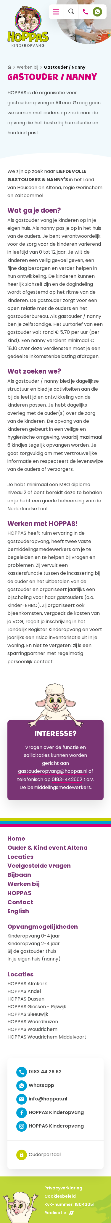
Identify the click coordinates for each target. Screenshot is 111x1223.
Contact (20, 902)
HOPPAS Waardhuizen (32, 1021)
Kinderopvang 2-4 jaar (33, 943)
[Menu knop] (56, 11)
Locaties (20, 857)
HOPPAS (19, 893)
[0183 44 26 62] (85, 11)
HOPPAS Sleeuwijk (27, 1014)
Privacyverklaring (63, 1188)
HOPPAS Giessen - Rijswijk (36, 1006)
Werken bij (27, 67)
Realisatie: (55, 1212)
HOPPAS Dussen (25, 999)
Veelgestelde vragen (39, 865)
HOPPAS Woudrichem (32, 1029)
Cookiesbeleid (60, 1196)
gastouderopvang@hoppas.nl (52, 771)
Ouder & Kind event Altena (47, 848)
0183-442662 (67, 779)
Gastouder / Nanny (64, 67)
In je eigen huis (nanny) (34, 958)
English (18, 911)
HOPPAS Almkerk (27, 983)
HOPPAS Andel (24, 991)
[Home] (9, 67)
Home (16, 838)
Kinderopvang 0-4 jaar (33, 935)
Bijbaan (19, 875)
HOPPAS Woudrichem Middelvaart (46, 1037)
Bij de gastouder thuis (32, 951)
